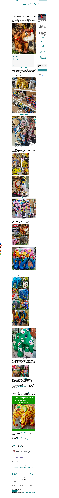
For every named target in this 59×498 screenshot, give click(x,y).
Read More (42, 37)
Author (13, 65)
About (29, 9)
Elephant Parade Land (15, 58)
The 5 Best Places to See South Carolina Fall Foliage (43, 54)
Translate (44, 75)
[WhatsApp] (0, 254)
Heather (27, 14)
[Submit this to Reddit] (0, 250)
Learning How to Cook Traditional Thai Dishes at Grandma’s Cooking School (31, 468)
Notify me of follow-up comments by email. (18, 488)
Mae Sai (20, 446)
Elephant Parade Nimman (16, 60)
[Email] (21, 457)
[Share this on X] (0, 244)
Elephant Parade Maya (15, 59)
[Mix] (0, 253)
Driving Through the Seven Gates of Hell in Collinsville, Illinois (43, 44)
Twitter (16, 391)
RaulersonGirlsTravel (29, 4)
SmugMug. (28, 392)
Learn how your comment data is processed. (29, 492)
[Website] (22, 457)
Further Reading (14, 64)
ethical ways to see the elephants (20, 386)
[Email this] (0, 247)
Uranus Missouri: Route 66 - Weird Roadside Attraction (43, 60)
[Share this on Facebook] (0, 243)
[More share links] (0, 256)
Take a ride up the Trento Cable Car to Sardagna (42, 51)
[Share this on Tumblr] (0, 251)
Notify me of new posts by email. (16, 489)
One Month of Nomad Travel (15, 467)
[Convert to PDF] (0, 249)
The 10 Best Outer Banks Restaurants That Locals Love (42, 49)
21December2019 (22, 14)
